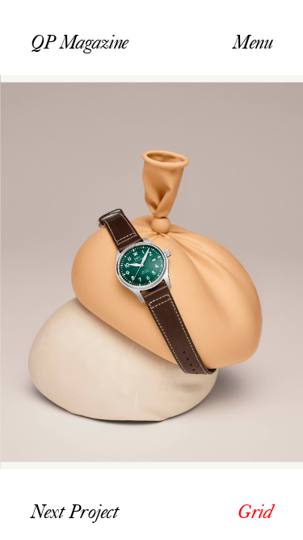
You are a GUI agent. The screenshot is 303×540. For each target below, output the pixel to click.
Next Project (74, 512)
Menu (252, 42)
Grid (255, 512)
